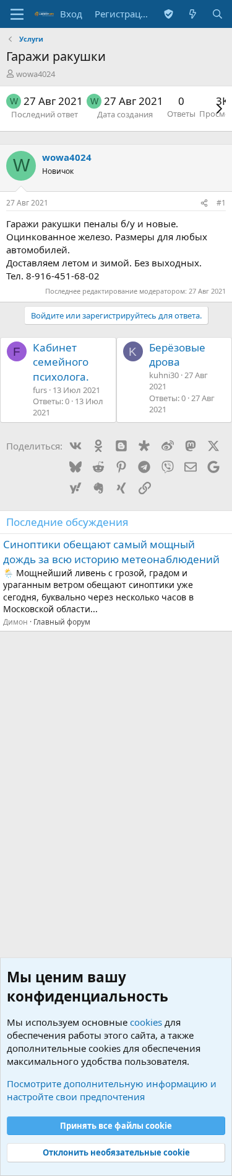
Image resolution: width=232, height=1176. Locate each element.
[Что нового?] (193, 13)
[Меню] (17, 14)
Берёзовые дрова (177, 354)
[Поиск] (217, 13)
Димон (15, 622)
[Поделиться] (204, 203)
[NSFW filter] (169, 13)
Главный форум (61, 622)
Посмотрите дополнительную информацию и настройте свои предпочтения (112, 1090)
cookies (146, 1022)
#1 (221, 202)
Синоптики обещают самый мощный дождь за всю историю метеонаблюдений (111, 551)
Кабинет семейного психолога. (61, 362)
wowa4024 (35, 73)
